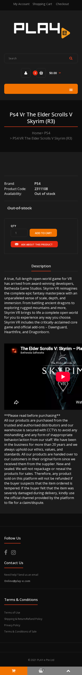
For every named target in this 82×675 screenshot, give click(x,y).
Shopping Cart (42, 4)
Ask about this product (37, 244)
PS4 (47, 133)
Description (41, 266)
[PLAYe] (41, 41)
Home (36, 133)
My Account (21, 4)
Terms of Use (12, 612)
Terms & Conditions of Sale (20, 631)
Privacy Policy (12, 625)
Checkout (62, 4)
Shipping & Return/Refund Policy (23, 619)
